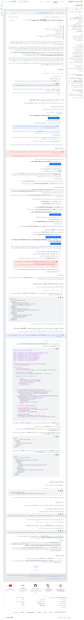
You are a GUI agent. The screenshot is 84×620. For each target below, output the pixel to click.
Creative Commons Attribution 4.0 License (37, 575)
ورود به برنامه (3, 1)
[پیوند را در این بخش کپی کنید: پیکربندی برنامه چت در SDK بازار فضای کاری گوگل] (43, 229)
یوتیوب (23, 605)
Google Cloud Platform (30, 612)
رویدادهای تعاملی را (47, 89)
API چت (44, 497)
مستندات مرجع (55, 558)
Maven (51, 78)
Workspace (76, 1)
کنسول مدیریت (42, 599)
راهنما (76, 7)
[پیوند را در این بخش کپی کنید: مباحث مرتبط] (54, 555)
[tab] (61, 73)
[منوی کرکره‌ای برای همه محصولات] (44, 1)
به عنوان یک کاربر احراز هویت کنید (22, 57)
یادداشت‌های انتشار (61, 22)
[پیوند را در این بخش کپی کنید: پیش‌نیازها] (56, 69)
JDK (57, 76)
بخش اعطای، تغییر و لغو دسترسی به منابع (48, 132)
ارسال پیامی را (14, 542)
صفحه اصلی (62, 1)
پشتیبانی (57, 7)
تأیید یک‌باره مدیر (48, 53)
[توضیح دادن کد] (55, 84)
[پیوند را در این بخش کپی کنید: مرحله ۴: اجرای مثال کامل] (48, 482)
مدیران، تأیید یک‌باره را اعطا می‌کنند (47, 562)
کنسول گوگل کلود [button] (59, 112)
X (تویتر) (22, 603)
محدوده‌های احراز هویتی (39, 258)
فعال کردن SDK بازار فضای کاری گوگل (53, 237)
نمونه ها (62, 7)
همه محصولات (48, 1)
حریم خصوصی (60, 617)
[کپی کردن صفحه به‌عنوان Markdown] (26, 20)
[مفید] (11, 17)
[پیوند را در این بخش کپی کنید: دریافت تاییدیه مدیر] (53, 187)
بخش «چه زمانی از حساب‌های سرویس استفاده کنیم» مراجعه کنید (22, 155)
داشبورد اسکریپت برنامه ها (41, 601)
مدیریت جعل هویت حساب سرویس (53, 139)
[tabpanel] (35, 85)
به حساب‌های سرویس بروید (53, 118)
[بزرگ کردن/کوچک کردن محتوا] (58, 26)
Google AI (22, 612)
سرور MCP (67, 7)
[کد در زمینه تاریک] (57, 84)
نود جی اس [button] (53, 73)
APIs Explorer (42, 605)
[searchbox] (76, 12)
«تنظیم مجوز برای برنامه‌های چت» (51, 279)
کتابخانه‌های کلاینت (47, 323)
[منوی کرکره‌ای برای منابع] (39, 1)
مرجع (72, 7)
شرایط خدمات (63, 607)
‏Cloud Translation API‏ (44, 12)
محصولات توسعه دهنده (62, 601)
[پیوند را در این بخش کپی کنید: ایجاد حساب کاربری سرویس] (49, 106)
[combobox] (23, 1)
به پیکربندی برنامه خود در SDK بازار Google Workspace (41, 247)
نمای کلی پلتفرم (63, 599)
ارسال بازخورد (12, 20)
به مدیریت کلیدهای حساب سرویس (49, 176)
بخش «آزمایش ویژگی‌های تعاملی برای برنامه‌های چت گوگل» (26, 92)
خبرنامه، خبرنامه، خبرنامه (20, 601)
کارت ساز (52, 7)
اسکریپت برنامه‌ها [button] (46, 73)
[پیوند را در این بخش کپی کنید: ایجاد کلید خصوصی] (53, 148)
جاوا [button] (61, 73)
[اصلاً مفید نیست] (9, 17)
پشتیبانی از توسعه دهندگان (62, 605)
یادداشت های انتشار (63, 603)
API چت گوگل (35, 41)
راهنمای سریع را (52, 90)
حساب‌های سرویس (41, 181)
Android (50, 612)
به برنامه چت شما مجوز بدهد (40, 542)
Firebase (39, 612)
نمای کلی (81, 7)
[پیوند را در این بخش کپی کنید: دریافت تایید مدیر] (55, 275)
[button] (76, 20)
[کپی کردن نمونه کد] (59, 84)
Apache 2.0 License (16, 575)
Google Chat (55, 1)
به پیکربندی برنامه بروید (56, 243)
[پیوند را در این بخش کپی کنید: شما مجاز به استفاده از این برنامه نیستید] (43, 509)
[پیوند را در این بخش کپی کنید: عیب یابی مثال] (54, 502)
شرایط (65, 617)
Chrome (45, 612)
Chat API (44, 331)
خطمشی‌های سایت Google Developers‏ (56, 576)
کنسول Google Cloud (41, 603)
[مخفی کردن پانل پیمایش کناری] (69, 618)
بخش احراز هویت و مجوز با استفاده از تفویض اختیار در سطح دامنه (28, 60)
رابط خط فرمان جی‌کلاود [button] (50, 112)
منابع (41, 1)
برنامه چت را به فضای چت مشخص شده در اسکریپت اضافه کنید (46, 522)
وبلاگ (23, 599)
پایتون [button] (58, 73)
